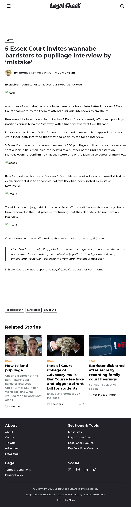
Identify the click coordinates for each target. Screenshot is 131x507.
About (9, 432)
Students (50, 310)
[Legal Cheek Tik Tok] (94, 469)
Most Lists (75, 432)
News (10, 40)
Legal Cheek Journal (81, 442)
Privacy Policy (14, 475)
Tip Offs (10, 442)
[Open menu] (8, 6)
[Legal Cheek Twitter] (69, 469)
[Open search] (122, 6)
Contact (10, 437)
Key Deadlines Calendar (83, 448)
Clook (72, 500)
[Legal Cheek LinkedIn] (86, 469)
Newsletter (12, 453)
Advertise (11, 448)
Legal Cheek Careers (81, 437)
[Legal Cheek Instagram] (78, 469)
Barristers (33, 310)
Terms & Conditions (18, 469)
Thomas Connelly (30, 72)
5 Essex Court (15, 310)
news (8, 361)
